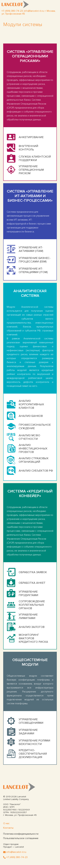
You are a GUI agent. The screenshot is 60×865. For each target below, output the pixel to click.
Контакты (8, 827)
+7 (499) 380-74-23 (17, 857)
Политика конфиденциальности (20, 833)
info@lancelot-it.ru (34, 10)
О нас (6, 823)
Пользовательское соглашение (20, 838)
